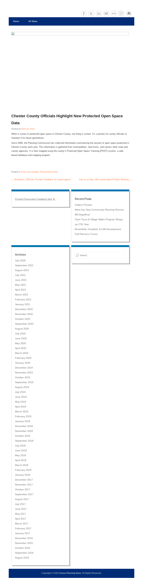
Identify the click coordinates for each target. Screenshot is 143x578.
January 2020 (22, 362)
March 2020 (21, 353)
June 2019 (21, 396)
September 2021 (24, 265)
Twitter (91, 13)
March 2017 (21, 523)
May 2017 (20, 513)
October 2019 (22, 377)
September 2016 (24, 552)
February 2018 (23, 470)
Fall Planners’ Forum (86, 234)
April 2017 (20, 518)
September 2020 (24, 323)
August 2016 (22, 557)
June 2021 (21, 280)
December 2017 (24, 479)
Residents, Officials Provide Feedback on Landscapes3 (40, 179)
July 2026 (20, 260)
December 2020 (24, 309)
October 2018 (22, 435)
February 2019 (23, 416)
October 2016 (22, 548)
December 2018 (24, 426)
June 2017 (21, 509)
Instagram (121, 13)
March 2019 (21, 411)
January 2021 (22, 304)
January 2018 (22, 474)
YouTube (106, 13)
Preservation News (49, 172)
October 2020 (22, 319)
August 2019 (22, 387)
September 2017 (24, 494)
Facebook (84, 13)
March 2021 (21, 294)
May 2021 (20, 284)
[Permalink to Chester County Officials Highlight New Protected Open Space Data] (70, 71)
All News (32, 21)
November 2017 (24, 484)
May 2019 (20, 401)
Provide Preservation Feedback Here (35, 199)
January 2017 (22, 533)
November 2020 (24, 314)
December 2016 (24, 538)
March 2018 (21, 465)
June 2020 (21, 338)
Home (16, 21)
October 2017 (22, 489)
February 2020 (23, 358)
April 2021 (20, 289)
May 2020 (20, 343)
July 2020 (20, 333)
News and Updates (30, 172)
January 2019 (22, 421)
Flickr (114, 13)
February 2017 (23, 528)
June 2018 (21, 450)
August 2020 (22, 328)
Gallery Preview (83, 204)
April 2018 (20, 460)
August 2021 (22, 270)
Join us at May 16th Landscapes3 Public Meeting (105, 179)
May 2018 (20, 455)
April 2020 (20, 348)
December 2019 (24, 367)
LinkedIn (99, 13)
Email (129, 13)
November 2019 (24, 372)
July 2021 (20, 275)
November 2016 (24, 543)
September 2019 (24, 382)
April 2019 (20, 406)
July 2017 (20, 504)
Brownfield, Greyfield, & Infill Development (98, 229)
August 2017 (22, 499)
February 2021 (23, 299)
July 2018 (20, 445)
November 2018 (24, 431)
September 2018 (24, 440)
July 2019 (20, 392)
